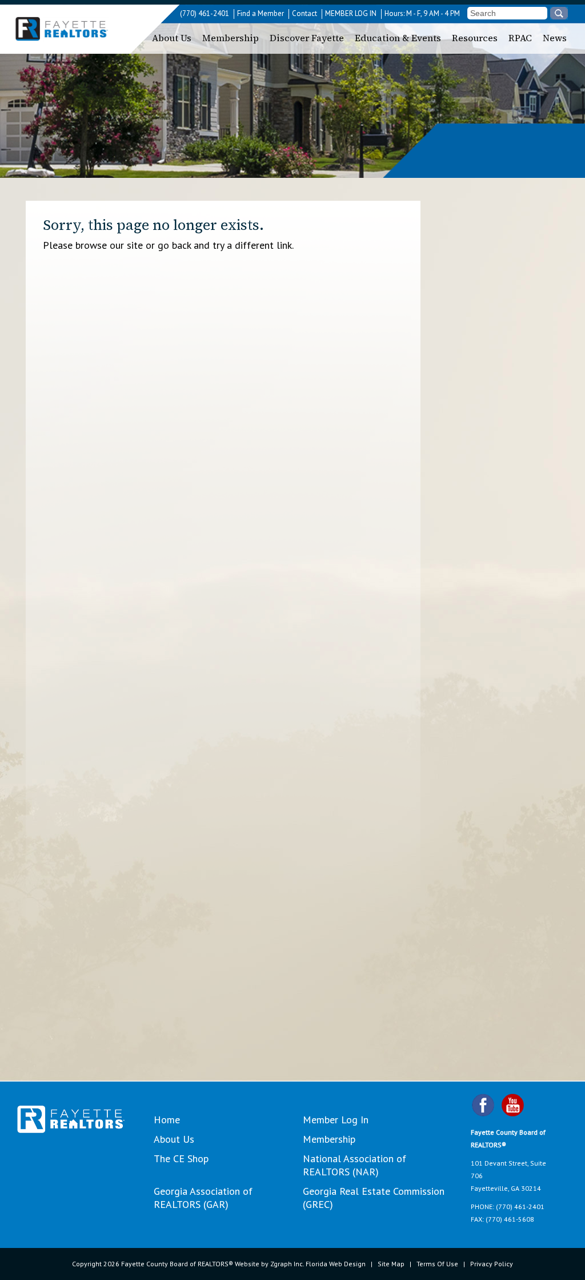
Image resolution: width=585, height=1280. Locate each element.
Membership (230, 37)
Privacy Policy (491, 1263)
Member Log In (335, 1119)
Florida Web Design (336, 1263)
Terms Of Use (437, 1263)
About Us (171, 37)
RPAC (520, 37)
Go (559, 13)
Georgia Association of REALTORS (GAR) (203, 1197)
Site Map (391, 1263)
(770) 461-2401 (204, 13)
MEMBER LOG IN (350, 13)
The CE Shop (181, 1158)
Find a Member (260, 13)
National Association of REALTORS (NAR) (354, 1165)
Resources (475, 37)
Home (167, 1119)
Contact (304, 13)
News (555, 37)
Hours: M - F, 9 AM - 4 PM (422, 13)
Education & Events (398, 37)
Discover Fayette (307, 37)
